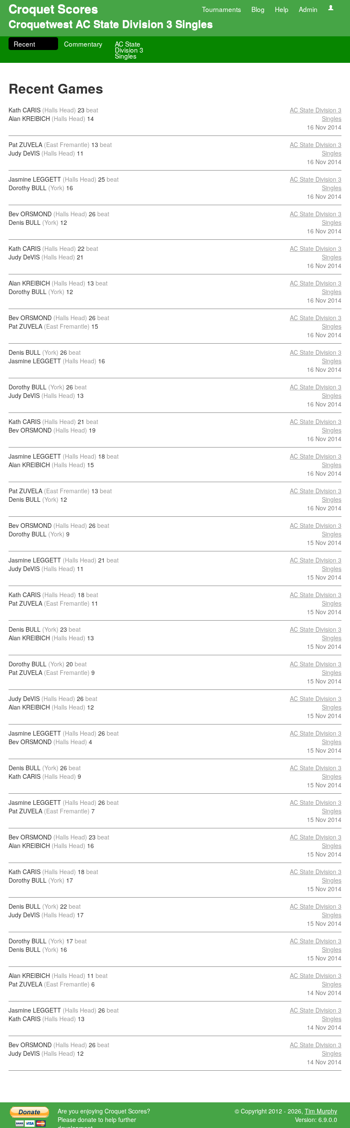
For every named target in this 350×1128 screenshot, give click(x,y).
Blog (258, 9)
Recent (24, 43)
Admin (308, 9)
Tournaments (221, 9)
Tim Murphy (321, 1111)
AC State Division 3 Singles (129, 49)
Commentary (83, 43)
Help (282, 9)
